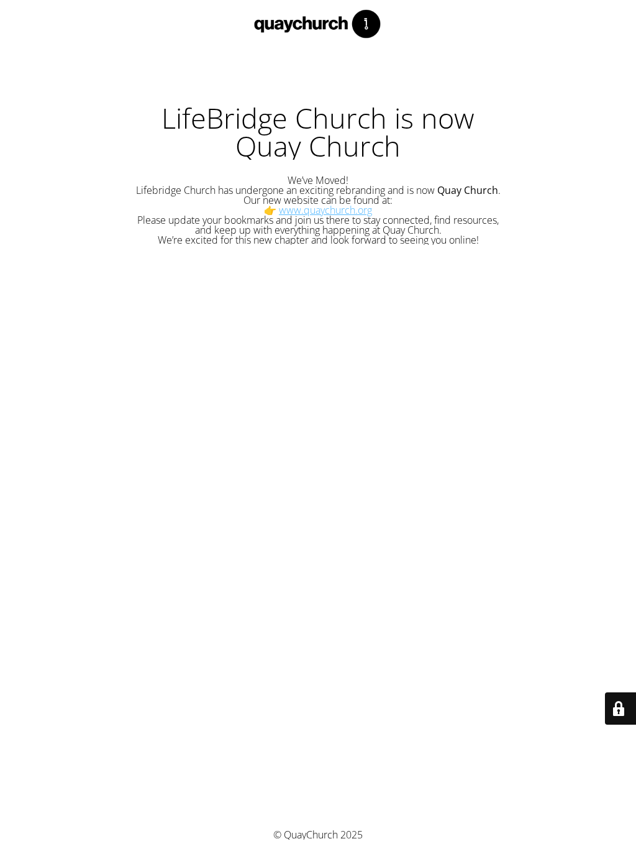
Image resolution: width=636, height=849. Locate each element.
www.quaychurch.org (325, 210)
